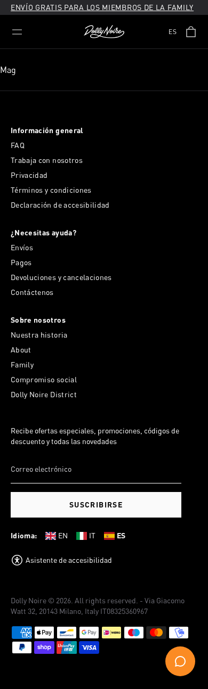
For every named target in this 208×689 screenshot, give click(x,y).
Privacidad (29, 174)
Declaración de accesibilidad (60, 204)
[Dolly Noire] (104, 32)
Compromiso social (44, 379)
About (21, 349)
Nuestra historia (39, 334)
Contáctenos (32, 292)
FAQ (18, 145)
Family (22, 364)
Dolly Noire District (44, 394)
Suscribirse (96, 504)
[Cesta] (191, 32)
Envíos (22, 247)
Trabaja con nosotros (47, 160)
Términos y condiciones (51, 189)
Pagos (21, 262)
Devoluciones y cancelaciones (61, 277)
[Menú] (17, 32)
